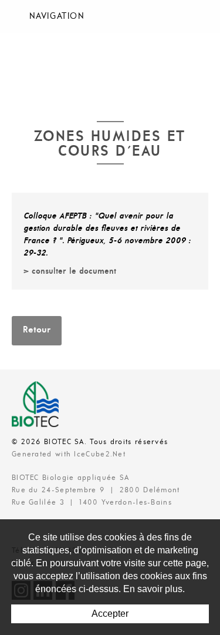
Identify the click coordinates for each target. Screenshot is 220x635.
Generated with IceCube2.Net (69, 454)
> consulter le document (69, 271)
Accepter (110, 614)
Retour (36, 330)
